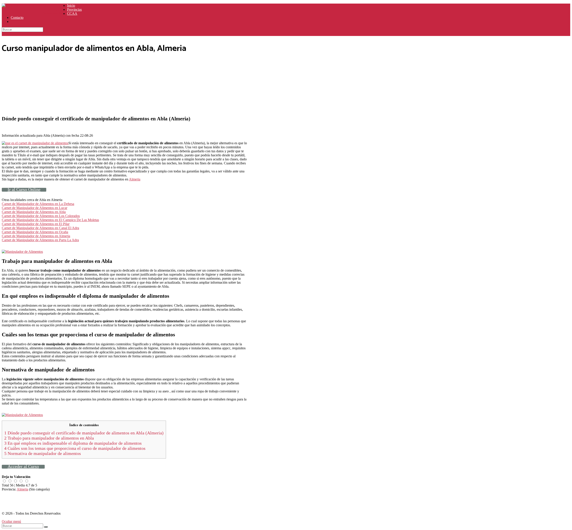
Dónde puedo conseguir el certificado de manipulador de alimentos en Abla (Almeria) (84, 432)
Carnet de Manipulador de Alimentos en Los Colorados (41, 216)
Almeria (134, 179)
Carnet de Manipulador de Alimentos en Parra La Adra (40, 240)
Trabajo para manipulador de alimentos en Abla (49, 438)
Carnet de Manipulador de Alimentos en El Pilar (35, 224)
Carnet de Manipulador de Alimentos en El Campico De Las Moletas (50, 220)
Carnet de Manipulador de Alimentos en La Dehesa (38, 204)
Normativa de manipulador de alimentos (42, 453)
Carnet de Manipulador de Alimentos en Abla (34, 212)
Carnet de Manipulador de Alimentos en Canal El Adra (40, 228)
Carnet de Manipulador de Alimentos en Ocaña (35, 232)
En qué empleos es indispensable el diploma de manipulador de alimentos (73, 443)
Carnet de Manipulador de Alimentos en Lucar (34, 208)
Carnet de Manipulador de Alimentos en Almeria (36, 236)
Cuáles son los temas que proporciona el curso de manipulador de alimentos (74, 448)
